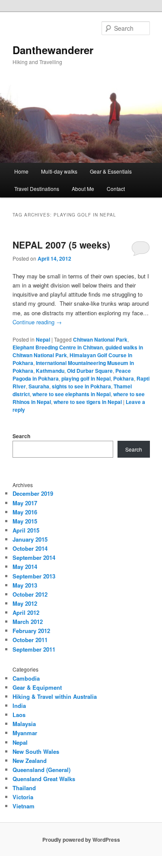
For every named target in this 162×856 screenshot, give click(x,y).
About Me (83, 188)
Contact (116, 188)
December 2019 (33, 493)
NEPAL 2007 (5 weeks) (61, 244)
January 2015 (30, 539)
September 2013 (34, 576)
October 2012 (30, 594)
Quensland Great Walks (44, 779)
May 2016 (25, 512)
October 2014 (30, 548)
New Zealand (30, 760)
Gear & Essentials (111, 171)
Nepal (43, 339)
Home (21, 171)
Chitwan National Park (100, 339)
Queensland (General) (41, 770)
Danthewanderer (53, 49)
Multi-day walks (59, 171)
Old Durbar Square (90, 371)
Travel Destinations (36, 188)
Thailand (24, 788)
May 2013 (25, 585)
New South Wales (36, 751)
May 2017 (25, 503)
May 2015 (25, 521)
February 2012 (31, 631)
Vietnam (24, 806)
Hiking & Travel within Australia (55, 696)
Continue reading (37, 322)
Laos (19, 715)
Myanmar (25, 733)
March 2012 (28, 621)
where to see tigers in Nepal (88, 402)
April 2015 (26, 530)
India (19, 705)
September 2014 (34, 557)
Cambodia (26, 678)
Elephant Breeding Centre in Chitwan (58, 347)
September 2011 (34, 649)
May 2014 (25, 566)
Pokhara (123, 378)
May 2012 (25, 603)
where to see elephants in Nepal (71, 394)
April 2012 (26, 612)
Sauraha (39, 386)
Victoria (23, 797)
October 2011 (30, 640)
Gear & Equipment (37, 687)
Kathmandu (50, 371)
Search (21, 436)
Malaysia (24, 724)
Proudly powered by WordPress (81, 839)
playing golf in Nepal (86, 378)
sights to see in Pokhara (81, 386)
